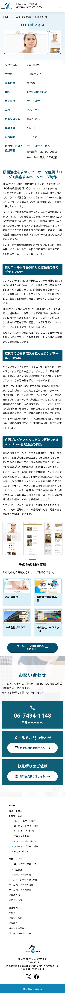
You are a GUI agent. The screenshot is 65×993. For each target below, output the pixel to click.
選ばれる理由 (15, 810)
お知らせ (13, 913)
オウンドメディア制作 (25, 841)
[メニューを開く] (60, 6)
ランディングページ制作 (26, 846)
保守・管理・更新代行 (25, 864)
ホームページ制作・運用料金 (23, 879)
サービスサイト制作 (38, 146)
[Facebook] (36, 976)
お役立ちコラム (16, 900)
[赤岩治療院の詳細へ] (17, 592)
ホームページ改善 (22, 874)
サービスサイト (36, 101)
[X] (28, 976)
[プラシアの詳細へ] (17, 622)
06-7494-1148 (32, 716)
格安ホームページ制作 (25, 820)
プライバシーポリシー (20, 933)
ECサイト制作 (21, 851)
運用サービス (15, 859)
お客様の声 (14, 895)
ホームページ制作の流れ (21, 884)
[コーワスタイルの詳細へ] (48, 622)
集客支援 (18, 869)
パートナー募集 (16, 928)
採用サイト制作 (21, 836)
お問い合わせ (15, 918)
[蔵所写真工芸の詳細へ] (48, 592)
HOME (12, 805)
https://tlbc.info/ (37, 92)
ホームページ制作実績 (20, 889)
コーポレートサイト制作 (26, 825)
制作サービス (15, 815)
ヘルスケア (33, 110)
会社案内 (13, 907)
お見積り (13, 923)
